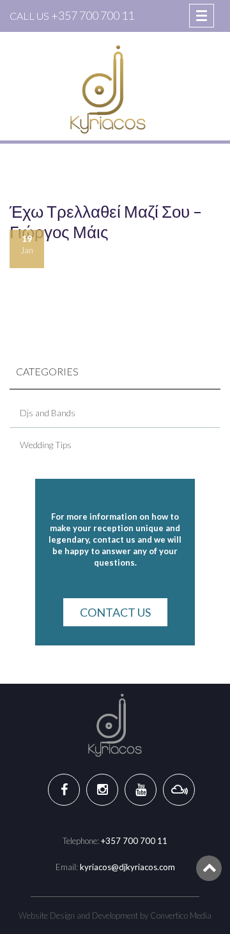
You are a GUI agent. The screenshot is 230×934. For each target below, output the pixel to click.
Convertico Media (180, 915)
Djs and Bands (47, 412)
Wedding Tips (46, 444)
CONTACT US (115, 612)
